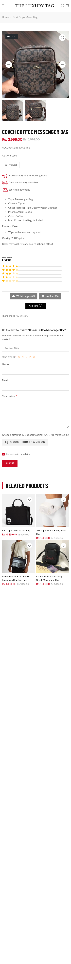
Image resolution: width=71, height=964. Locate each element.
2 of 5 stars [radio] (23, 357)
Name (6, 364)
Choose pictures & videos (27, 442)
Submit (9, 463)
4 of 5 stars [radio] (30, 357)
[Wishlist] (62, 5)
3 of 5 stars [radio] (26, 357)
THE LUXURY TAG (34, 5)
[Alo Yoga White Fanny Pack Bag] (52, 510)
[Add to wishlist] (29, 499)
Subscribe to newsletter (18, 454)
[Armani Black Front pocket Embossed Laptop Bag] (18, 556)
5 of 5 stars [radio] (34, 357)
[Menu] (3, 5)
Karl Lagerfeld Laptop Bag (16, 530)
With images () (25, 296)
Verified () (52, 296)
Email (6, 380)
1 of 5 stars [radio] (19, 357)
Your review (9, 396)
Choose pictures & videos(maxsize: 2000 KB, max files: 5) (35, 435)
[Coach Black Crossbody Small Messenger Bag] (52, 556)
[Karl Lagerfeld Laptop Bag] (18, 510)
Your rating (9, 357)
